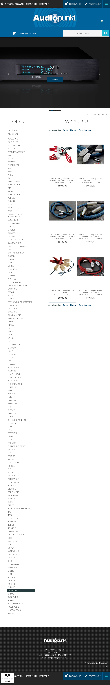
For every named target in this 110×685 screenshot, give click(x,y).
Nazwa (73, 130)
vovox (11, 548)
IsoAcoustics (14, 610)
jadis (10, 335)
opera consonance (17, 420)
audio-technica (15, 195)
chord (11, 250)
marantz (12, 371)
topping (11, 600)
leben (10, 358)
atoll (10, 191)
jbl (9, 341)
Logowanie (75, 4)
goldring (12, 312)
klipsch (11, 577)
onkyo (11, 417)
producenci (11, 134)
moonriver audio (16, 604)
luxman (11, 364)
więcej (55, 80)
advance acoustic (16, 152)
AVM (10, 178)
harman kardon (15, 318)
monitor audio (15, 384)
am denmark (13, 165)
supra (10, 502)
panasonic (13, 567)
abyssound (13, 139)
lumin (10, 574)
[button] (8, 72)
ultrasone (13, 531)
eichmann (12, 279)
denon (11, 272)
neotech (12, 413)
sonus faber (13, 482)
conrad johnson (16, 253)
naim (10, 397)
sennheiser (13, 495)
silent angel (14, 479)
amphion (12, 162)
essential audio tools (18, 286)
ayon (10, 208)
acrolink (12, 149)
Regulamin (31, 4)
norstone (12, 404)
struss (11, 505)
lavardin (12, 354)
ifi (9, 328)
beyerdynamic (14, 223)
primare (11, 440)
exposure (12, 289)
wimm (10, 436)
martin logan (14, 374)
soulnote (12, 486)
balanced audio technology (15, 215)
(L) (106, 667)
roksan (11, 466)
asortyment (11, 130)
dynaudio (12, 269)
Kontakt (44, 4)
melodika (12, 381)
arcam (11, 175)
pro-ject (12, 443)
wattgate (12, 554)
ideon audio (13, 607)
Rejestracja (95, 4)
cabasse (12, 236)
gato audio (13, 597)
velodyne (12, 541)
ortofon (12, 423)
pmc (10, 430)
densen (11, 266)
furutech (12, 299)
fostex (11, 472)
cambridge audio (16, 240)
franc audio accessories (20, 302)
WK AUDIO (12, 590)
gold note (13, 309)
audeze (11, 198)
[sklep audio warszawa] (55, 17)
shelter (11, 571)
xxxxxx (11, 172)
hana (10, 331)
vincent (11, 545)
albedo (11, 159)
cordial (12, 256)
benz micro (13, 220)
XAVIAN (11, 613)
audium (11, 201)
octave (11, 410)
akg (10, 168)
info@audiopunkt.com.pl (58, 658)
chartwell (13, 233)
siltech (11, 476)
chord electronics (17, 246)
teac (10, 515)
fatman (11, 292)
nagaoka (12, 394)
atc (9, 188)
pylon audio (13, 449)
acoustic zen (14, 145)
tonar (11, 525)
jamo (10, 338)
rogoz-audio (14, 463)
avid (10, 204)
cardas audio (14, 243)
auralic (11, 587)
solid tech (13, 518)
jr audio (12, 348)
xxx (9, 155)
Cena (65, 130)
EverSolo (12, 276)
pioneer (11, 558)
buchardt (12, 227)
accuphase (13, 142)
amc (10, 211)
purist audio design (17, 446)
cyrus (11, 259)
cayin (10, 263)
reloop (11, 456)
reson (11, 459)
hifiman (11, 581)
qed (10, 561)
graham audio (14, 315)
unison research (16, 535)
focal (11, 295)
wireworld (13, 551)
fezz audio (13, 305)
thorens (12, 522)
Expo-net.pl (103, 663)
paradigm (12, 433)
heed (10, 322)
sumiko (11, 499)
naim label (13, 400)
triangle (12, 528)
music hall (13, 387)
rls (9, 469)
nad (10, 390)
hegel (11, 325)
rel (9, 453)
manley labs (13, 368)
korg (10, 351)
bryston (12, 230)
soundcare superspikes (19, 508)
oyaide (11, 427)
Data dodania (85, 130)
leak (10, 361)
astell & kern (14, 181)
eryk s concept (15, 282)
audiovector (14, 185)
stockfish (12, 489)
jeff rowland (14, 345)
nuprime (11, 584)
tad (9, 512)
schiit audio (13, 492)
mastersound (14, 377)
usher (11, 538)
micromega (13, 564)
